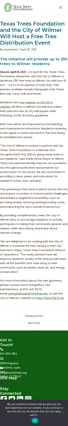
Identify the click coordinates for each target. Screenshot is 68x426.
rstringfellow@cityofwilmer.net (28, 293)
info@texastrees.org (13, 373)
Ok (35, 420)
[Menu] (2, 383)
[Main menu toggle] (60, 7)
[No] (63, 413)
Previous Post (34, 316)
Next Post (34, 323)
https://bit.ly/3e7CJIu (50, 298)
